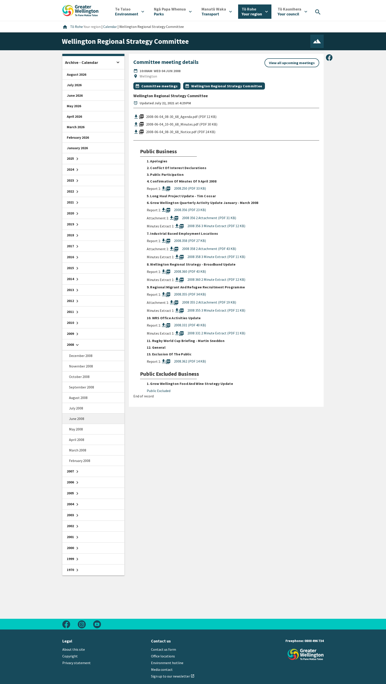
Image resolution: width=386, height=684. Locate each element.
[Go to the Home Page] (305, 654)
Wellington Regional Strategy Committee (226, 86)
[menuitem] (129, 11)
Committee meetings (159, 86)
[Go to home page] (80, 10)
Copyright (70, 656)
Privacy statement (76, 663)
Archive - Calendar (81, 62)
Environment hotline (167, 663)
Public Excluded (158, 390)
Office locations (163, 656)
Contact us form (163, 649)
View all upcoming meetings (292, 63)
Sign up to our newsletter (173, 676)
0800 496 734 (314, 640)
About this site (73, 649)
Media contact (162, 669)
